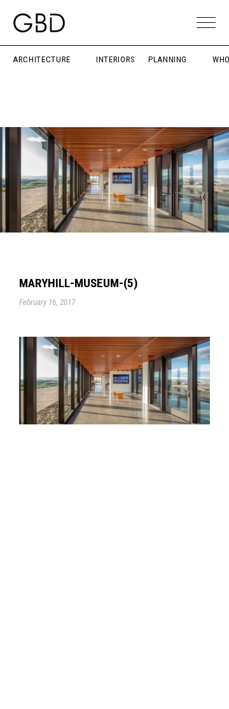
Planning (167, 59)
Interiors (115, 59)
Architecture (42, 59)
